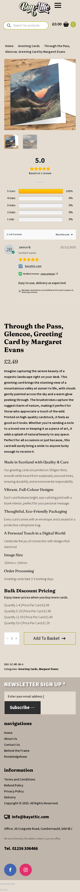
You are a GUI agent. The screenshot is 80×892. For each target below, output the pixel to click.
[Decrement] (7, 638)
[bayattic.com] (21, 266)
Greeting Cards (29, 46)
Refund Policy (13, 785)
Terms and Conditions (19, 779)
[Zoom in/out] (1, 884)
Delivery (10, 797)
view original (48, 274)
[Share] (9, 884)
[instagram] (25, 870)
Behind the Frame (17, 750)
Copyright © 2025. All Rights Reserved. (31, 803)
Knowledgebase (15, 756)
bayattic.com (33, 266)
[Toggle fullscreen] (5, 884)
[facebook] (10, 870)
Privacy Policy (14, 791)
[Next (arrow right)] (5, 889)
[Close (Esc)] (13, 884)
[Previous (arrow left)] (1, 889)
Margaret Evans (48, 669)
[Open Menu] (58, 5)
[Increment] (16, 638)
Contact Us (12, 744)
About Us (10, 739)
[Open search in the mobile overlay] (25, 25)
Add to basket (46, 638)
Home (9, 46)
